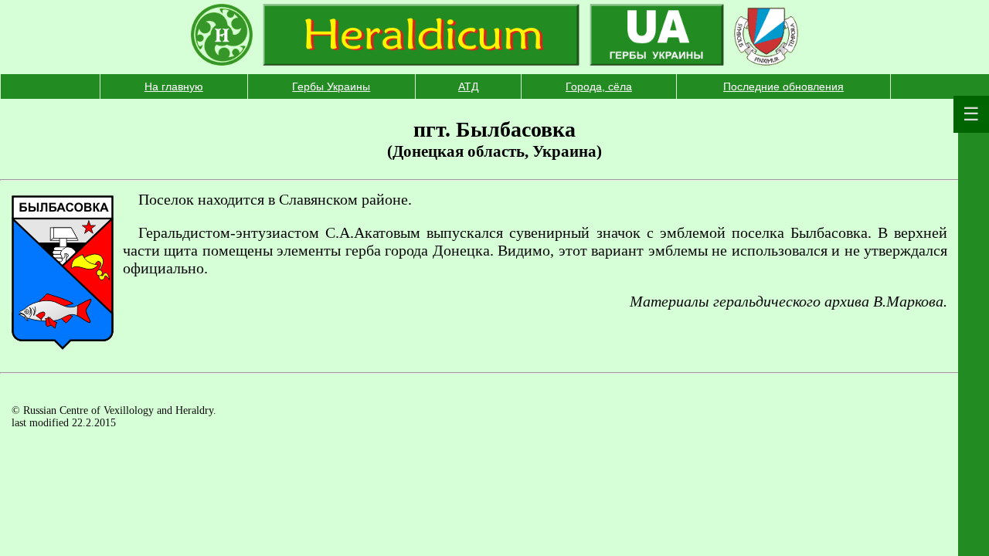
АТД (468, 86)
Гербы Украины (331, 86)
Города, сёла (599, 86)
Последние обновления (783, 86)
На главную (173, 86)
